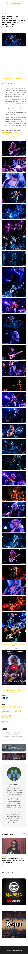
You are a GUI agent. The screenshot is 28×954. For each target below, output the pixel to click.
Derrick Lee (4, 29)
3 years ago (9, 29)
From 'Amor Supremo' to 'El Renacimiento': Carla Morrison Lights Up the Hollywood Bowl (14, 748)
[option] (14, 851)
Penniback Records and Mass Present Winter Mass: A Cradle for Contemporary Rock (7, 718)
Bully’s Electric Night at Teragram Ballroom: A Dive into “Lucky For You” (7, 708)
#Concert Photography (9, 730)
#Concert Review (7, 732)
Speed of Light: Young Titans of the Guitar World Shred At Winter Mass (18, 708)
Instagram (14, 132)
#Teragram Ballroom (17, 736)
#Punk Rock (6, 736)
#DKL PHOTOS (17, 732)
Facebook (5, 132)
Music (4, 13)
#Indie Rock (16, 734)
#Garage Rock (7, 734)
